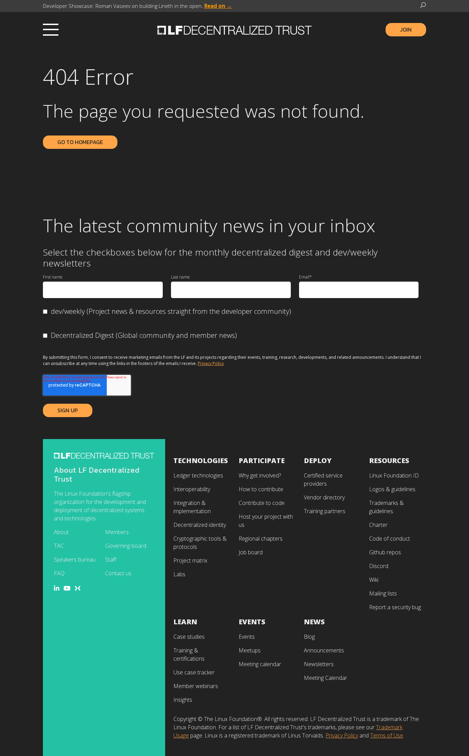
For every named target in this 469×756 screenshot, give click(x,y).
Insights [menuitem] (182, 700)
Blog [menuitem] (309, 636)
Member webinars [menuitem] (195, 686)
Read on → (218, 5)
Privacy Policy (211, 363)
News (314, 621)
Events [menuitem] (247, 636)
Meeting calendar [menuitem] (260, 664)
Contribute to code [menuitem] (262, 503)
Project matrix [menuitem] (190, 560)
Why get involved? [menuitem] (260, 475)
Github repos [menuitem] (385, 552)
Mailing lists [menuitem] (383, 593)
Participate (262, 460)
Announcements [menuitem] (324, 650)
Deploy (318, 460)
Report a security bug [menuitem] (395, 607)
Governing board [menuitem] (125, 546)
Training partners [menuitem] (324, 511)
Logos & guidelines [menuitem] (392, 489)
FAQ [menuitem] (59, 573)
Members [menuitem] (117, 532)
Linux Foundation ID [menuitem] (394, 475)
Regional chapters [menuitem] (261, 538)
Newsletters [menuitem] (319, 664)
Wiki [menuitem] (373, 579)
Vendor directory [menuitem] (324, 497)
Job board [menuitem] (251, 552)
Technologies (200, 460)
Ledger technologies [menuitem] (198, 475)
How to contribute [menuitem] (261, 489)
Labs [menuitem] (179, 574)
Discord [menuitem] (378, 566)
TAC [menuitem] (59, 546)
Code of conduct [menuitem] (389, 538)
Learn (185, 621)
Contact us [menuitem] (118, 573)
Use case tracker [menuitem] (194, 672)
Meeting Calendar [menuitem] (325, 678)
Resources (389, 460)
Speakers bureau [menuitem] (74, 559)
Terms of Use (386, 735)
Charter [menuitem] (378, 525)
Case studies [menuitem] (189, 636)
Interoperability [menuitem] (191, 489)
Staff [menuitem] (110, 559)
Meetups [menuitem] (250, 650)
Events (252, 621)
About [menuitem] (61, 532)
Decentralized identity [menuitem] (199, 525)
